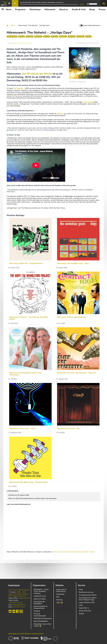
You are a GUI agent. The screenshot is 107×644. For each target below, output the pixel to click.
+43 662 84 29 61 (24, 598)
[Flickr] (13, 611)
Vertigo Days (80, 36)
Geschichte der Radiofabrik (39, 602)
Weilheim (88, 36)
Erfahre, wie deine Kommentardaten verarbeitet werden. (74, 552)
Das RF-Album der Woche (37, 73)
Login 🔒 (59, 602)
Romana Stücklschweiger (22, 43)
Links (81, 605)
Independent (29, 36)
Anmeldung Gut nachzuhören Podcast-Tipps (88, 599)
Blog (13, 25)
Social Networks (85, 611)
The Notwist (71, 36)
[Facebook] (17, 611)
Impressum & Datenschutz (61, 590)
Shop (81, 589)
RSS (57, 597)
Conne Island (88, 102)
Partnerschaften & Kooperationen (40, 607)
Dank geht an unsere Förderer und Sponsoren (25, 633)
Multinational (38, 36)
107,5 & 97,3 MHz (19, 607)
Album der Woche (12, 36)
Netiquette (60, 594)
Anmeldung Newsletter (88, 595)
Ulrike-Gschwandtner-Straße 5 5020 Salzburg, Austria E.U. (18, 595)
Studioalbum (63, 36)
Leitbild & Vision (40, 596)
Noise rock (46, 36)
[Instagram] (21, 611)
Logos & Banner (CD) (87, 602)
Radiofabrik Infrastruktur (43, 618)
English (81, 613)
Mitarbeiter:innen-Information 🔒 (43, 625)
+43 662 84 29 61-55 (15, 602)
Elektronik (21, 36)
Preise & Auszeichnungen (40, 615)
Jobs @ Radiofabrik (41, 621)
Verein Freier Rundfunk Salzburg (18, 590)
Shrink (59, 114)
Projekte (37, 611)
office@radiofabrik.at (18, 605)
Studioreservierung (86, 592)
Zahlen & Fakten (40, 599)
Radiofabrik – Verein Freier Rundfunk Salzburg (41, 591)
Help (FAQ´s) (84, 608)
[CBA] (10, 611)
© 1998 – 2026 (20, 592)
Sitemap (59, 600)
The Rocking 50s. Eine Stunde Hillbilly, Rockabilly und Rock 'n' (42, 2)
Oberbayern (55, 36)
